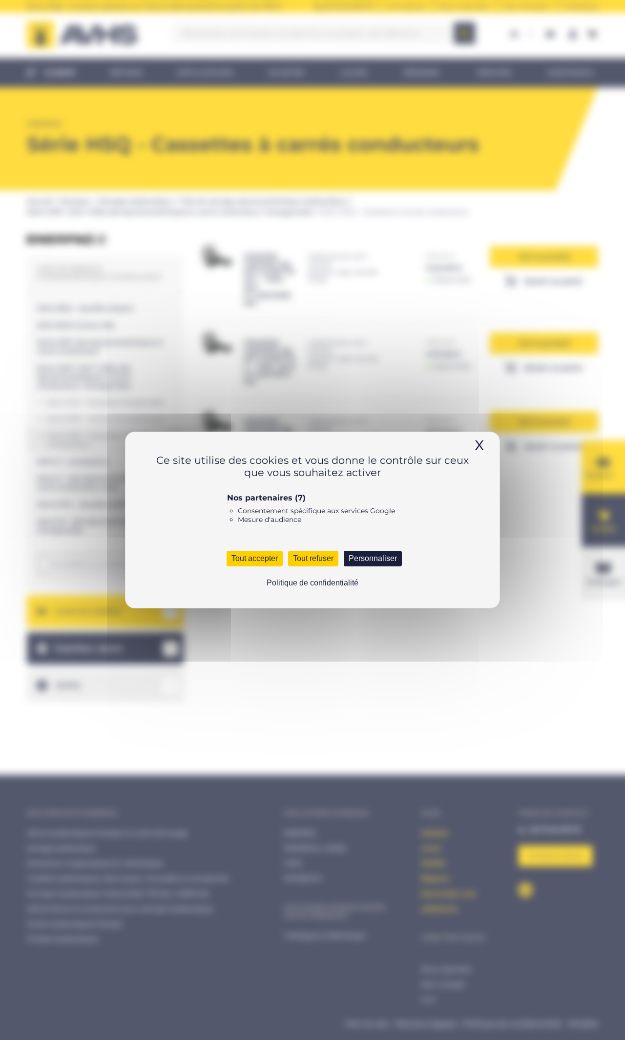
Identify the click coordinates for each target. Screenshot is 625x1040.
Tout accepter (254, 558)
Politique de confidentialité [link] (312, 583)
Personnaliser (373, 558)
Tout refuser (313, 558)
